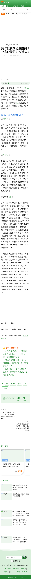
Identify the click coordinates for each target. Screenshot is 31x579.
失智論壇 (15, 6)
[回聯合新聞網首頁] (2, 2)
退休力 (12, 572)
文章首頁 (18, 572)
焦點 (2, 6)
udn (2, 45)
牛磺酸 (6, 155)
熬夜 (27, 88)
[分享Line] (12, 9)
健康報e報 (16, 561)
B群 (10, 197)
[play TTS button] (9, 83)
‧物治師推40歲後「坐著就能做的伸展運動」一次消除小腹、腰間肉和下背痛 (15, 354)
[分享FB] (4, 9)
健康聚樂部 (16, 569)
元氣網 (6, 45)
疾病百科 (6, 572)
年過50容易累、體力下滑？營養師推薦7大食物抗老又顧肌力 (17, 14)
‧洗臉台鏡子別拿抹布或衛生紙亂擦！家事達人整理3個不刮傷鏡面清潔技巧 (15, 372)
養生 (8, 6)
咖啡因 (6, 119)
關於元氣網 (8, 569)
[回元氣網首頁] (6, 2)
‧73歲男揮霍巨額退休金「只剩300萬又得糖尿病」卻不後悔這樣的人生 (15, 363)
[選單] (29, 2)
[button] (28, 6)
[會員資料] (26, 2)
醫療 (22, 6)
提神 (17, 102)
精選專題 (23, 569)
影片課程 (5, 460)
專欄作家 (24, 572)
